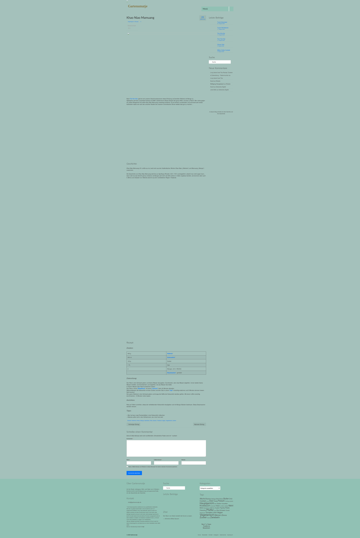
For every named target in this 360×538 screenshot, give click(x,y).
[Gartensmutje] (143, 5)
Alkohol (203, 498)
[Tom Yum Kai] (191, 499)
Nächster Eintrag (199, 424)
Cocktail (203, 501)
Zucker (174, 420)
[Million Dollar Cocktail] (175, 504)
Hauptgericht (207, 503)
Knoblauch (205, 505)
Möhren (212, 508)
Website (183, 459)
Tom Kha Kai (221, 33)
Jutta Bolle (213, 90)
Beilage (214, 499)
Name (128, 459)
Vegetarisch (169, 420)
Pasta (227, 508)
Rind (217, 510)
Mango (142, 420)
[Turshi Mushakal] (167, 499)
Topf (171, 390)
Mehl (231, 505)
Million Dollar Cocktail (223, 50)
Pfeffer (210, 510)
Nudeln (217, 508)
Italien (219, 503)
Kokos (138, 420)
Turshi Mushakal (222, 22)
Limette (222, 506)
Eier (211, 500)
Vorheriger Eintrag (133, 424)
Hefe (215, 503)
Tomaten (209, 512)
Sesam (155, 420)
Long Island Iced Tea (216, 78)
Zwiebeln (215, 517)
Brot (217, 499)
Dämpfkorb (141, 388)
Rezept (136, 21)
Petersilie (203, 510)
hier (143, 527)
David (212, 81)
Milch (201, 508)
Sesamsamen (171, 373)
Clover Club (220, 44)
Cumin (207, 501)
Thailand (159, 420)
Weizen (217, 514)
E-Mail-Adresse (158, 459)
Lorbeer (226, 506)
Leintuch (155, 388)
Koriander (212, 506)
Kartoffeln (225, 503)
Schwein (222, 510)
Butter (226, 498)
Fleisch (221, 500)
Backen (208, 499)
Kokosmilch (171, 357)
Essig (216, 501)
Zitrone (224, 515)
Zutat (208, 518)
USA (215, 512)
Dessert (129, 420)
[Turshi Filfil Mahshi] (175, 499)
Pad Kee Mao (134, 99)
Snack (228, 510)
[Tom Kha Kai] (183, 499)
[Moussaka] (183, 504)
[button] (146, 193)
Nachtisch (147, 420)
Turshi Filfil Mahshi (222, 28)
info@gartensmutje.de (134, 502)
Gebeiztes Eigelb (221, 87)
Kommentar (130, 438)
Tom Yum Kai (221, 39)
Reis (151, 420)
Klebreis (169, 353)
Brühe (221, 499)
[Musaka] (191, 504)
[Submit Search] (210, 62)
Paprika (222, 508)
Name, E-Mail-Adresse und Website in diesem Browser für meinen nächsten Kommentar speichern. (153, 466)
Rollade (218, 81)
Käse (218, 505)
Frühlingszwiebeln (229, 501)
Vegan (163, 420)
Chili (230, 498)
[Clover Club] (167, 504)
